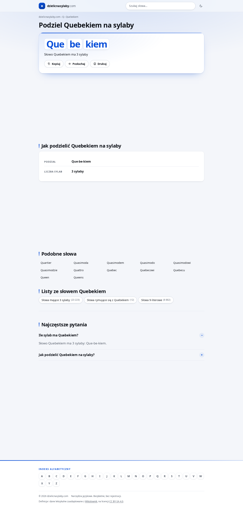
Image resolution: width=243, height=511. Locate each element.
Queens (79, 277)
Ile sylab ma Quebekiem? (58, 335)
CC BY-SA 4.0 (116, 501)
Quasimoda (81, 263)
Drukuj (102, 64)
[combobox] (161, 6)
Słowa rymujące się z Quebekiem (110, 300)
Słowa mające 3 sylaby (61, 300)
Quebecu (179, 270)
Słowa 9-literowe (156, 300)
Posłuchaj (79, 64)
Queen (45, 277)
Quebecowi (147, 270)
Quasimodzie (49, 270)
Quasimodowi (182, 263)
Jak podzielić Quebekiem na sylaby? (67, 355)
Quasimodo (147, 263)
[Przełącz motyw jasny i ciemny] (201, 6)
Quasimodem (115, 263)
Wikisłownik (91, 501)
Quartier (46, 263)
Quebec (112, 270)
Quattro (79, 270)
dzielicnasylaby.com (49, 16)
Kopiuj (56, 64)
